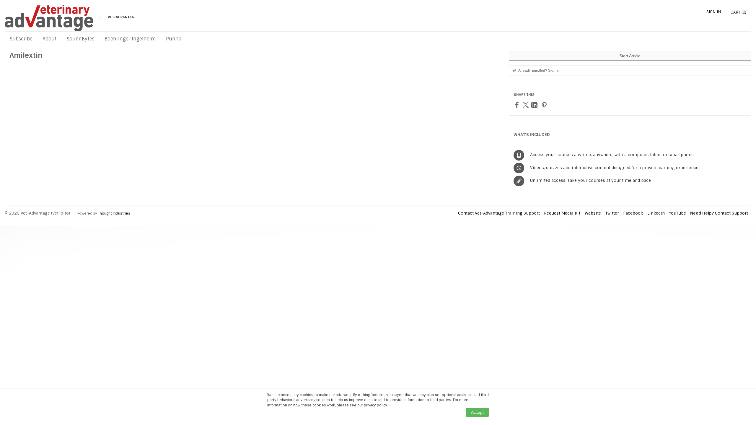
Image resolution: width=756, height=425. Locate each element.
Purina (174, 39)
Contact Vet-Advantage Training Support (499, 213)
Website (593, 213)
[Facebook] (518, 105)
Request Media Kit (562, 213)
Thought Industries (114, 213)
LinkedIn (656, 213)
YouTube (677, 213)
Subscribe (21, 39)
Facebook (633, 213)
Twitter (612, 213)
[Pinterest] (545, 105)
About (50, 39)
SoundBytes (80, 39)
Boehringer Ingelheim (130, 39)
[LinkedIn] (535, 105)
